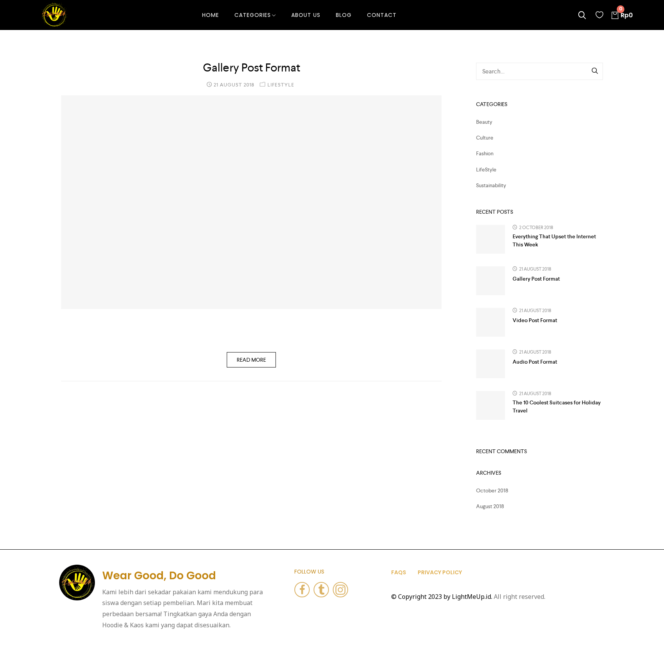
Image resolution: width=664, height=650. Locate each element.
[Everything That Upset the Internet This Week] (490, 239)
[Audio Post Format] (490, 363)
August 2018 (490, 506)
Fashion (484, 153)
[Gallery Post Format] (251, 202)
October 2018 (492, 490)
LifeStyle (280, 84)
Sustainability (491, 185)
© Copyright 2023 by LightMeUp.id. (441, 596)
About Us (305, 15)
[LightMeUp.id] (54, 14)
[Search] (595, 71)
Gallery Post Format (251, 67)
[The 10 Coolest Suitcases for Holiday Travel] (490, 405)
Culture (484, 137)
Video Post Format (535, 320)
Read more (251, 359)
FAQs (398, 572)
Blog (344, 15)
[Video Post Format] (490, 322)
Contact (382, 15)
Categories (252, 15)
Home (210, 15)
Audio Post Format (535, 361)
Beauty (484, 121)
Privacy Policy (440, 572)
